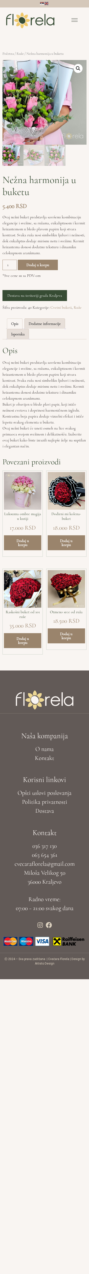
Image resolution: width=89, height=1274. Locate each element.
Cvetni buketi (61, 307)
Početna (8, 53)
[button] (75, 20)
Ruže (20, 53)
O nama (44, 749)
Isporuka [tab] (18, 334)
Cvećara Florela (58, 959)
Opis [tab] (14, 323)
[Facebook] (49, 925)
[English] (46, 2)
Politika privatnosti (44, 801)
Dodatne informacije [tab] (45, 323)
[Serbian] (42, 2)
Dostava (44, 810)
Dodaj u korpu (37, 264)
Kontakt (44, 758)
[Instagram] (40, 925)
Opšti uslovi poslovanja (44, 792)
